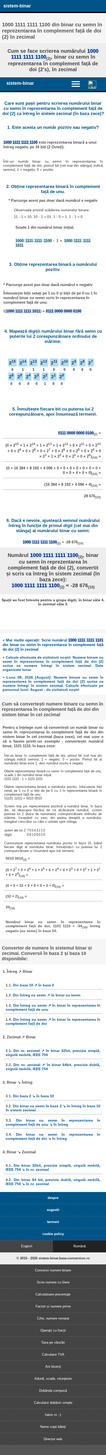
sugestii (53, 1210)
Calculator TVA (53, 1354)
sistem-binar (17, 5)
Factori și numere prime (53, 1306)
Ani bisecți (53, 1366)
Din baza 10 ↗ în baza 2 (33, 985)
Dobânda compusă (53, 1391)
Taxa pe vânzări (53, 1342)
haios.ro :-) (53, 1415)
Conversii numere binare (53, 1270)
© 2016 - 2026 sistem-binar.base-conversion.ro (53, 1258)
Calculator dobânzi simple (53, 1403)
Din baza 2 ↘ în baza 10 (33, 1096)
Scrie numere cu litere (53, 1282)
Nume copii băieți (53, 1427)
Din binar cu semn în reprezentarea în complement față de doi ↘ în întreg (53, 1136)
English (26, 1246)
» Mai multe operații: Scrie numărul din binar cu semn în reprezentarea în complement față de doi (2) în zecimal (53, 644)
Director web (53, 1439)
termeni (53, 1222)
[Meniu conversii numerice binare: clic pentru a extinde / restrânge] (78, 83)
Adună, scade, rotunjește (53, 1378)
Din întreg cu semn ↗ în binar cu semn (47, 995)
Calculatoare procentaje (53, 1294)
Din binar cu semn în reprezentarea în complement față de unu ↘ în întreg (53, 1122)
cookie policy (53, 1234)
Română (79, 1246)
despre (53, 1198)
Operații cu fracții (53, 1330)
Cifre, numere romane (53, 1318)
